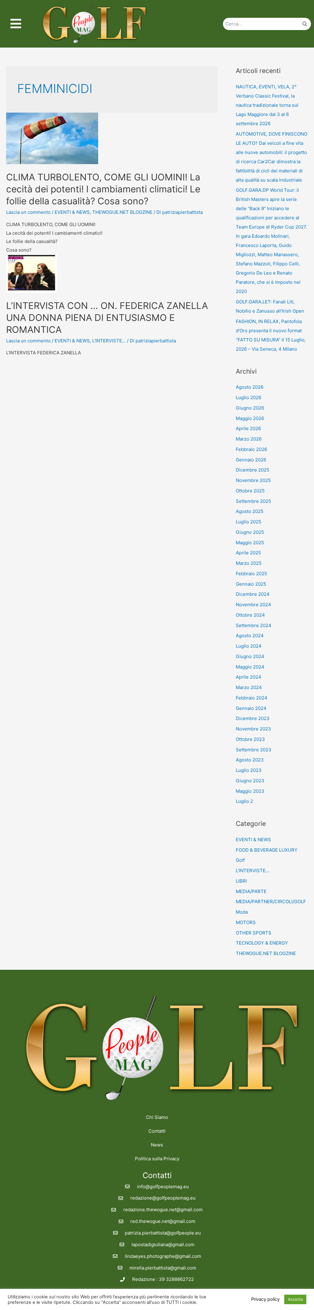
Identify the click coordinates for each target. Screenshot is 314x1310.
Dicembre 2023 (253, 718)
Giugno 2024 (250, 656)
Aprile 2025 (248, 553)
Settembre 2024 (253, 625)
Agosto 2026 (249, 387)
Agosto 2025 (249, 511)
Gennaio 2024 (251, 708)
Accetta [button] (295, 1299)
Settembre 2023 (253, 750)
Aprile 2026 (248, 428)
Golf (240, 860)
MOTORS (246, 922)
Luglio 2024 (249, 646)
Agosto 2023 (250, 760)
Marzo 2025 (249, 563)
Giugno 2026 (250, 408)
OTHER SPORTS (253, 933)
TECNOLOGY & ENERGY (262, 943)
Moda (242, 912)
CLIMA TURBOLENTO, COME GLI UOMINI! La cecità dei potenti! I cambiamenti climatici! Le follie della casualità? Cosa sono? (103, 188)
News (157, 1145)
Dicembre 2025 (252, 470)
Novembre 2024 (253, 604)
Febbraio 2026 (251, 449)
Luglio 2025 (248, 522)
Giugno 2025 (250, 532)
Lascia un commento (28, 212)
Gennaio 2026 (251, 460)
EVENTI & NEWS (72, 212)
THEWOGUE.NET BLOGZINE (122, 212)
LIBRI (241, 881)
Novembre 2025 (253, 480)
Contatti (157, 1131)
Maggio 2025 (250, 542)
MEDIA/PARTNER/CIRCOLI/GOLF (271, 901)
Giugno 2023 (250, 781)
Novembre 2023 (253, 729)
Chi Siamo (157, 1117)
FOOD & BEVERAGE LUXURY (266, 850)
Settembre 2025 (253, 501)
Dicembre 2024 (253, 594)
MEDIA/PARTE (251, 891)
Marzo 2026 (249, 439)
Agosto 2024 (250, 635)
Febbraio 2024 (251, 698)
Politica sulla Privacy (157, 1159)
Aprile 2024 (248, 677)
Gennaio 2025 (251, 584)
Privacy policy (265, 1299)
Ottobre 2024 (250, 615)
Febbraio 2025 (251, 573)
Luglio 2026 (248, 397)
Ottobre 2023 (250, 739)
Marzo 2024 (249, 687)
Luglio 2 (244, 801)
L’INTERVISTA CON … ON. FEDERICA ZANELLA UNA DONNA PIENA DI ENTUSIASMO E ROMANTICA (107, 317)
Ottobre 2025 (250, 491)
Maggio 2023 (250, 791)
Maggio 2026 (250, 418)
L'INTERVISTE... (109, 341)
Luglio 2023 (249, 770)
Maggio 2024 (250, 667)
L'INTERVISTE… (252, 870)
